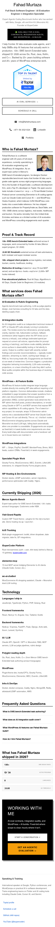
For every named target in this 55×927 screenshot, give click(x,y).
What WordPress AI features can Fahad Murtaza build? (25, 729)
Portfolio (30, 137)
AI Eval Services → (27, 101)
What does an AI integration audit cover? (22, 719)
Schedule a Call (27, 110)
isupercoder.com (20, 552)
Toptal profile (8, 902)
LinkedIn (42, 129)
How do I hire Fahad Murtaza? (17, 739)
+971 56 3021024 (21, 129)
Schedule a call (9, 908)
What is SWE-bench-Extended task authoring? (24, 711)
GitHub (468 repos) (11, 915)
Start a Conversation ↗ (27, 837)
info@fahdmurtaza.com (30, 121)
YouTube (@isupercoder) (14, 921)
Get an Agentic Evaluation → (27, 849)
